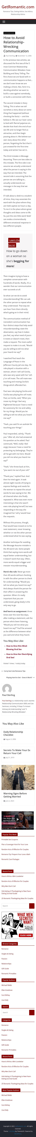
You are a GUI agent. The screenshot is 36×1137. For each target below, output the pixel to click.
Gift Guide (5, 969)
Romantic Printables (9, 973)
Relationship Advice (9, 33)
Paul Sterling (10, 56)
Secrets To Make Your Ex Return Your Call (16, 752)
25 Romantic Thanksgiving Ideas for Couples (17, 898)
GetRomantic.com (18, 6)
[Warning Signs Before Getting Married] (18, 766)
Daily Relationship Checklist (13, 733)
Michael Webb (7, 985)
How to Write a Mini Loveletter (12, 876)
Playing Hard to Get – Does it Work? (19, 677)
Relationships (6, 964)
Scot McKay (6, 995)
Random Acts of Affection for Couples (15, 881)
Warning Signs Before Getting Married (15, 795)
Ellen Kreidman (7, 990)
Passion (4, 959)
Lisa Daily (5, 1000)
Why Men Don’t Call (9, 886)
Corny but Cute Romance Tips (14, 671)
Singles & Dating (7, 954)
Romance (5, 949)
